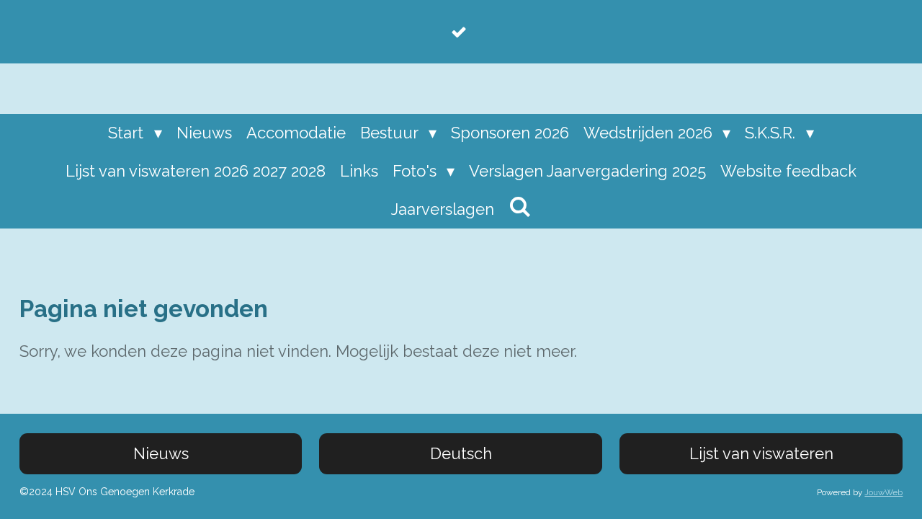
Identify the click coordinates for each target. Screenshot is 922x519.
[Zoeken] (519, 206)
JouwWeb (883, 492)
